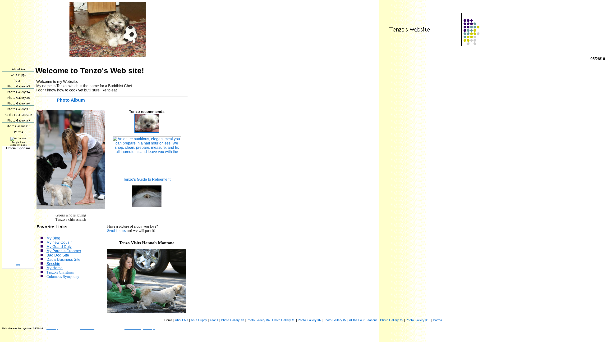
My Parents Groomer (63, 251)
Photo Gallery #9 (391, 320)
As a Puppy (199, 320)
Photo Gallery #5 (283, 320)
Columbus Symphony (62, 276)
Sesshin (53, 264)
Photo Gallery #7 (334, 320)
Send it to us (116, 231)
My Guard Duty (59, 247)
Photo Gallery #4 (258, 320)
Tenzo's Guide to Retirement (146, 179)
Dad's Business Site (63, 259)
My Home (54, 268)
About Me (181, 320)
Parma (437, 320)
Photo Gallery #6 (309, 320)
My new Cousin (59, 242)
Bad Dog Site (57, 255)
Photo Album (71, 100)
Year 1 (214, 320)
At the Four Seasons (363, 320)
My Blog (53, 238)
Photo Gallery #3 (232, 320)
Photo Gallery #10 (418, 320)
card (18, 264)
